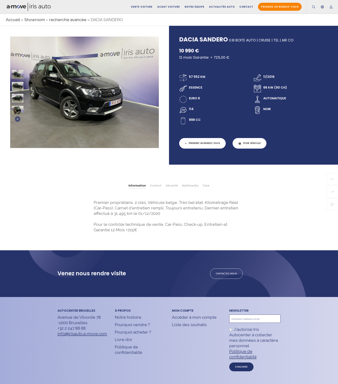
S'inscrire (241, 367)
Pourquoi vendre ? (132, 324)
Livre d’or (123, 339)
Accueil (13, 19)
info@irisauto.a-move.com (82, 333)
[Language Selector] (320, 7)
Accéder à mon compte (194, 317)
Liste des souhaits (189, 324)
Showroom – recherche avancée (55, 19)
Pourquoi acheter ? (133, 332)
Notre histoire (128, 317)
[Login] (328, 7)
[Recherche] (311, 7)
